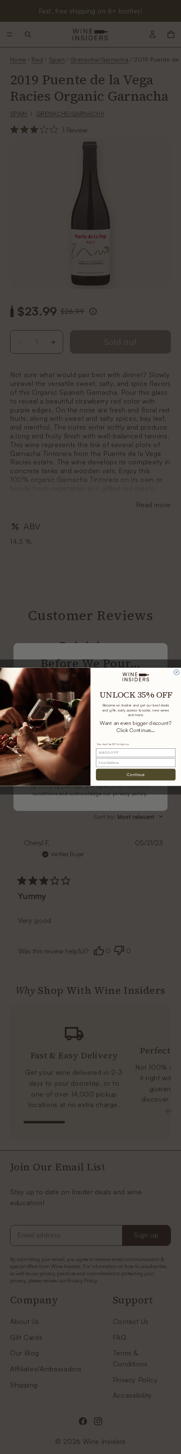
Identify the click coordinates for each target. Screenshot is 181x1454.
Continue (135, 774)
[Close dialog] (176, 672)
